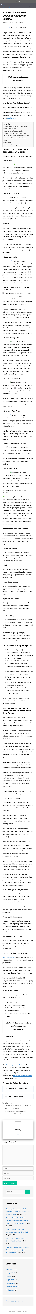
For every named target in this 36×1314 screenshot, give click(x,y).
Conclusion (7, 142)
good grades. (11, 118)
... (18, 1133)
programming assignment (22, 1076)
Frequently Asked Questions (13, 145)
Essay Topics (10, 1273)
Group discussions (9, 957)
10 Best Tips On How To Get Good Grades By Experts (15, 128)
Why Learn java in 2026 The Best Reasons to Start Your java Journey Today (17, 1249)
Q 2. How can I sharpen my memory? (14, 1096)
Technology (10, 1290)
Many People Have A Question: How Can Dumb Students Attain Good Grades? (16, 138)
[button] (28, 5)
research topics (11, 1286)
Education (8, 1103)
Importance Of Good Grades (13, 131)
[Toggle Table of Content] (30, 124)
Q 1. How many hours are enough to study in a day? (16, 1089)
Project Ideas (10, 1283)
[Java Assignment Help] (6, 5)
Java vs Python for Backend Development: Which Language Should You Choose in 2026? (17, 1220)
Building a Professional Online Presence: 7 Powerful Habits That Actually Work (18, 1211)
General (8, 1276)
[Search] (27, 1192)
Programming (10, 1280)
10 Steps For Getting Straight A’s (14, 133)
